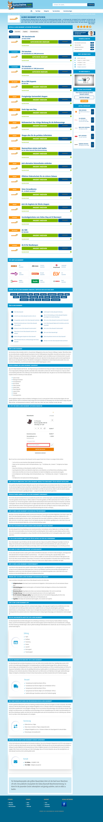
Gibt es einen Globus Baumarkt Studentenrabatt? (53, 328)
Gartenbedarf (86, 14)
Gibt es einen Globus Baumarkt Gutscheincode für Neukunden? (56, 320)
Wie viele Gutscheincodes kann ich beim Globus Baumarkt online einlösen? (25, 324)
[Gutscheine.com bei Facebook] (64, 802)
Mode (28, 802)
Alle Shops (11, 802)
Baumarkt (76, 14)
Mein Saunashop (24, 297)
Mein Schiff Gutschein (84, 127)
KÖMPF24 (16, 297)
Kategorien (46, 11)
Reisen (28, 804)
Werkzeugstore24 (52, 294)
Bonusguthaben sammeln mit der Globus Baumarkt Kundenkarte (27, 320)
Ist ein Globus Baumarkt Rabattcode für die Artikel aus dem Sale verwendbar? (56, 324)
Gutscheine (17, 31)
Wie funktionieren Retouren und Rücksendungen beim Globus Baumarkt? (26, 340)
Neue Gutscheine (12, 806)
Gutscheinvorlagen (67, 11)
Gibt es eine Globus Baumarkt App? (51, 332)
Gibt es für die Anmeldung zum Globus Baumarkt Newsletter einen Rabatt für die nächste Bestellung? (55, 316)
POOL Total (43, 294)
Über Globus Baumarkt (18, 312)
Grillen (90, 14)
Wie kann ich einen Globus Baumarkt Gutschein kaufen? (25, 328)
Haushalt (93, 14)
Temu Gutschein (82, 110)
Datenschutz (47, 806)
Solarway (38, 300)
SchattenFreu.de (24, 300)
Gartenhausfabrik (55, 300)
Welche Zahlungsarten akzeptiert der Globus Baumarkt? (25, 336)
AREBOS (67, 294)
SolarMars (60, 294)
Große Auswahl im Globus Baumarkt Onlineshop (53, 312)
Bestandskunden (34, 31)
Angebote (25, 31)
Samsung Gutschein (83, 143)
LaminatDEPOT (46, 300)
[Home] (31, 11)
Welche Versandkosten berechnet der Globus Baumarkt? (55, 336)
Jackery (31, 300)
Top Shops (38, 11)
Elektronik (29, 806)
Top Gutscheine (56, 11)
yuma (30, 294)
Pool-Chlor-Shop (55, 297)
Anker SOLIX (13, 294)
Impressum (47, 804)
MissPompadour (33, 297)
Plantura (36, 294)
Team (46, 802)
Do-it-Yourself (80, 14)
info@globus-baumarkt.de (81, 67)
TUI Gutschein (82, 118)
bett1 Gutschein (82, 135)
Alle (11, 31)
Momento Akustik (23, 294)
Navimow (47, 297)
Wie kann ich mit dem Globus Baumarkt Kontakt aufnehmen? (56, 340)
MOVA (41, 297)
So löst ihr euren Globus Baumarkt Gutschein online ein (25, 316)
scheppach (64, 297)
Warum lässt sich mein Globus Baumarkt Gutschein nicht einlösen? (25, 332)
